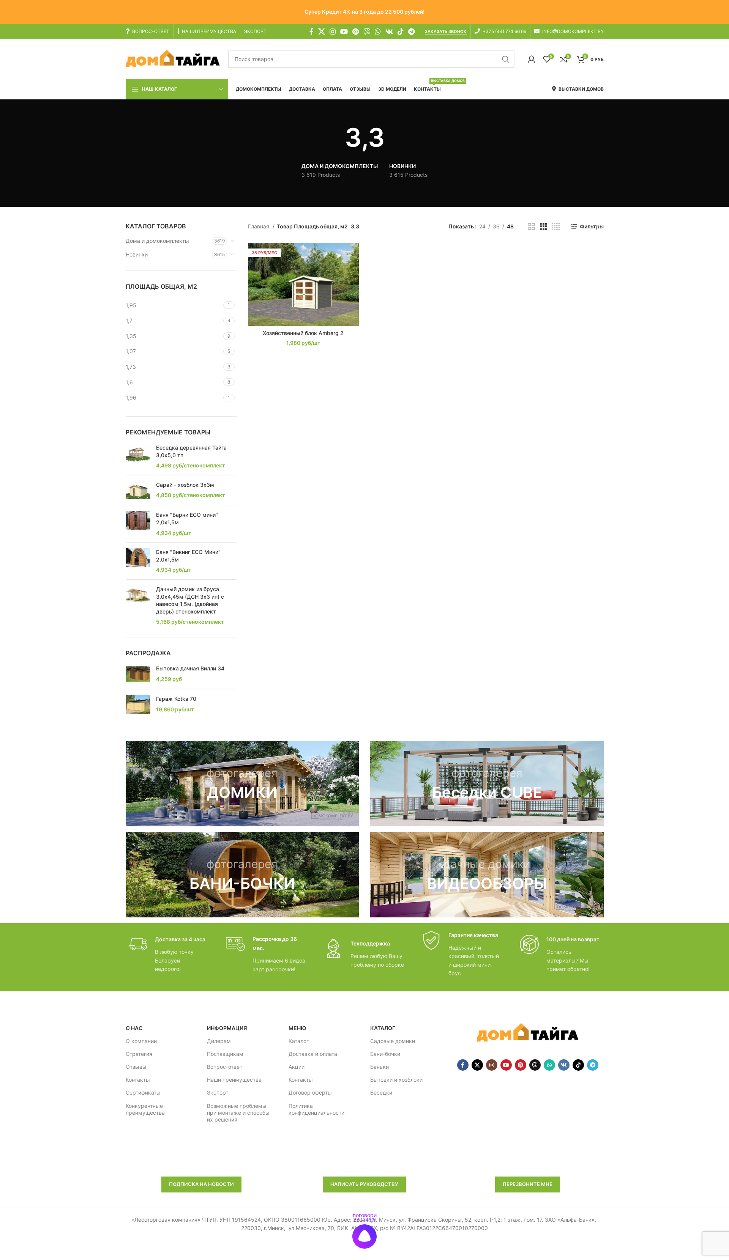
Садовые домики (392, 1041)
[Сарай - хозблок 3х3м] (138, 490)
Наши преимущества (234, 1079)
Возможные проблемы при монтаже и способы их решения (238, 1113)
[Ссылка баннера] (242, 783)
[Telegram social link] (411, 31)
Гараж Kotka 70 (176, 698)
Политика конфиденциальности (316, 1109)
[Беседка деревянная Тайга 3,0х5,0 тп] (138, 456)
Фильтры (591, 226)
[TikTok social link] (400, 31)
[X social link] (321, 31)
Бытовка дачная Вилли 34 (190, 668)
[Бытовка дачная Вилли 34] (138, 674)
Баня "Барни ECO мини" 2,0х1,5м (187, 518)
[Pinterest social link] (355, 31)
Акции (297, 1066)
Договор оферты (310, 1092)
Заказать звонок (446, 31)
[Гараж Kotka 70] (138, 704)
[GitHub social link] (366, 31)
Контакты (138, 1079)
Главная (259, 226)
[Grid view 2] (531, 226)
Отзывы (136, 1066)
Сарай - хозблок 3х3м (185, 484)
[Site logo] (173, 58)
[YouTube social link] (344, 31)
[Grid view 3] (543, 226)
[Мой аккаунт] (531, 59)
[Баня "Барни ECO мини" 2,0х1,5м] (138, 523)
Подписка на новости (201, 1184)
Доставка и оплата (313, 1054)
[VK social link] (389, 31)
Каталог (299, 1041)
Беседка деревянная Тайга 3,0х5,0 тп (191, 451)
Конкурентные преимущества (145, 1109)
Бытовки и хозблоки (396, 1079)
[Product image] (303, 284)
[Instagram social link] (332, 31)
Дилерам (219, 1041)
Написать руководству (364, 1184)
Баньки (379, 1066)
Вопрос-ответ (224, 1066)
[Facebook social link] (311, 31)
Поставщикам (225, 1054)
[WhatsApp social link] (377, 31)
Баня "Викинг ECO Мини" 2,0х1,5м (188, 556)
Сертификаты (143, 1092)
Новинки (137, 254)
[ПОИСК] (505, 59)
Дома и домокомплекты (157, 241)
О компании (141, 1041)
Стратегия (139, 1054)
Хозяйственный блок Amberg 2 (303, 333)
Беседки (381, 1092)
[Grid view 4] (556, 226)
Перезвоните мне (527, 1184)
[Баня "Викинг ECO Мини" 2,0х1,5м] (138, 561)
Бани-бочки (385, 1054)
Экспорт (217, 1092)
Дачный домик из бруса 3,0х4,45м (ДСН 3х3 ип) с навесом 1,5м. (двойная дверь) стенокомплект (190, 600)
